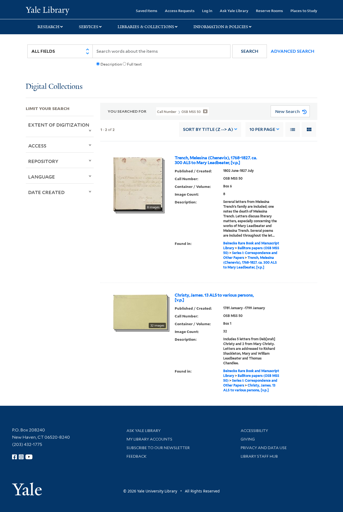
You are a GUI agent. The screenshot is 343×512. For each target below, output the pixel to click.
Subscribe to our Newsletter (158, 448)
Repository (43, 161)
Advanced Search (292, 51)
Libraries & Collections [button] (146, 26)
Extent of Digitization (58, 125)
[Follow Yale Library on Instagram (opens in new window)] (21, 456)
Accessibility (254, 430)
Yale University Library (47, 10)
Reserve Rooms (269, 10)
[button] (249, 51)
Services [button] (88, 26)
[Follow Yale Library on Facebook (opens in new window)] (14, 456)
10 (262, 129)
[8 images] (137, 184)
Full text (134, 64)
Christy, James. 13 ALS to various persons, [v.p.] (214, 297)
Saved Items (146, 10)
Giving (248, 439)
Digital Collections (54, 87)
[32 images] (140, 311)
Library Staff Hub (259, 456)
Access (37, 145)
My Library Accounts (149, 439)
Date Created (46, 192)
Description (111, 64)
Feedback (136, 456)
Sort (208, 129)
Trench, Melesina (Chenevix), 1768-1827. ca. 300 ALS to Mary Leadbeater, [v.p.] (216, 160)
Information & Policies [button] (220, 26)
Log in (207, 10)
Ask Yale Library (234, 10)
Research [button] (48, 26)
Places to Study (303, 10)
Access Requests (180, 10)
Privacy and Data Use (264, 448)
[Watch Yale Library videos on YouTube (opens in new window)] (28, 456)
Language (41, 176)
